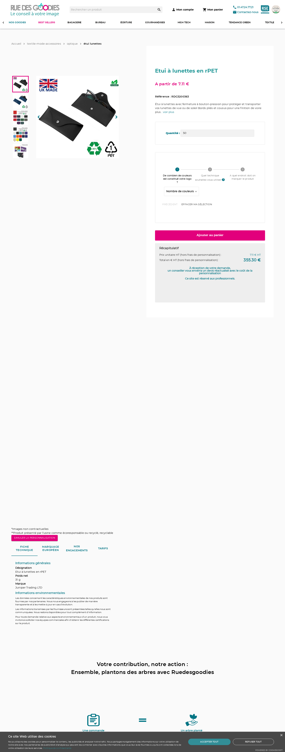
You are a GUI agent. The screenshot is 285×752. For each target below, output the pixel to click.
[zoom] (111, 154)
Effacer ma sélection (196, 204)
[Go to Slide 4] (20, 134)
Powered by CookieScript (269, 750)
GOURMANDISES (155, 22)
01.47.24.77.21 (245, 7)
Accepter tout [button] (209, 742)
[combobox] (181, 191)
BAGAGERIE (74, 22)
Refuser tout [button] (253, 742)
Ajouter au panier (210, 235)
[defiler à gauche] (3, 22)
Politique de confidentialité (57, 748)
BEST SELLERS (46, 22)
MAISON (209, 22)
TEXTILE (269, 22)
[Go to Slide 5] (20, 151)
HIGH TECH (184, 22)
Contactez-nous (247, 12)
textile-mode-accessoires (44, 43)
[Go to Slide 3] (20, 117)
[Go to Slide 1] (20, 84)
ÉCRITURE (126, 22)
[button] (77, 117)
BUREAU (100, 22)
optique (72, 43)
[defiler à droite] (281, 22)
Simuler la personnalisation (34, 538)
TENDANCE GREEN (240, 22)
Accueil (16, 43)
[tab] (24, 548)
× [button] (281, 735)
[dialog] (142, 742)
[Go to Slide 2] (20, 101)
